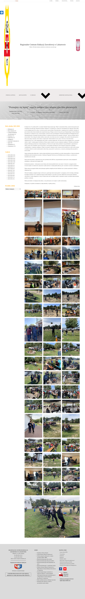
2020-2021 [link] (10, 163)
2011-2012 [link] (10, 178)
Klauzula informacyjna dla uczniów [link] (44, 559)
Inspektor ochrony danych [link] (42, 552)
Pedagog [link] (10, 139)
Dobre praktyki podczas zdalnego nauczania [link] (46, 579)
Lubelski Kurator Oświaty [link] (21, 575)
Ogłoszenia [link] (10, 137)
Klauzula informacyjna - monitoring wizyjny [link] (46, 565)
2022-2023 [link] (10, 160)
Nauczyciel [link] (64, 0)
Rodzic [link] (57, 0)
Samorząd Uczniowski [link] (12, 141)
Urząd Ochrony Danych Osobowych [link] (44, 554)
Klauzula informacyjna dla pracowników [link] (45, 560)
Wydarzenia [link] (39, 112)
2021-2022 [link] (10, 161)
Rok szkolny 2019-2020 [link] (49, 112)
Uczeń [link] (51, 0)
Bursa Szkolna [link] (11, 130)
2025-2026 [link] (10, 155)
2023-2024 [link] (10, 158)
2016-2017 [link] (10, 170)
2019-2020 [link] (66, 112)
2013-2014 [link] (10, 175)
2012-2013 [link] (10, 177)
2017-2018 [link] (10, 168)
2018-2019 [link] (10, 167)
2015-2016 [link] (10, 172)
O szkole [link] (33, 95)
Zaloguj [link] (78, 0)
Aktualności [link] (23, 95)
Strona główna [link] (10, 95)
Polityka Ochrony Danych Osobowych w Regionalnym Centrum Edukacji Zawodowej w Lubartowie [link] (46, 569)
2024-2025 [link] (10, 156)
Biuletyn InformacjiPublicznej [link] (65, 574)
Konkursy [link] (10, 135)
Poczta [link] (71, 0)
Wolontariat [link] (10, 144)
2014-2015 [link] (10, 173)
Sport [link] (9, 142)
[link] (1, 12)
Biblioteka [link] (10, 129)
